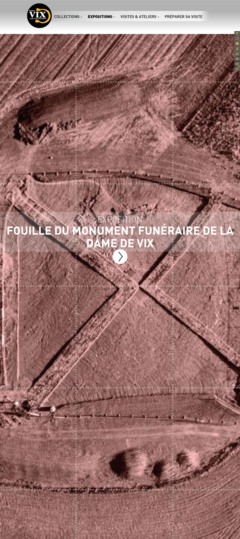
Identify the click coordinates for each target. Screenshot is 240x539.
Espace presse (237, 53)
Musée (237, 38)
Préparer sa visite (183, 16)
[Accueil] (39, 15)
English (237, 33)
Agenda (237, 43)
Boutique (237, 58)
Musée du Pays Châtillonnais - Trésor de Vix (51, 7)
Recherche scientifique (237, 48)
